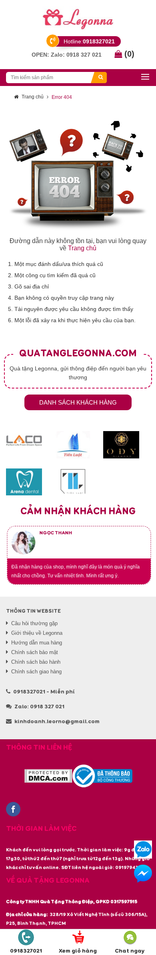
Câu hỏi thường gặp (34, 623)
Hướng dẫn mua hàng (36, 643)
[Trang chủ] (78, 175)
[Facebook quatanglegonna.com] (13, 809)
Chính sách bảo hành (35, 662)
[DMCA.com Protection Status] (48, 775)
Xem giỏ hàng (78, 951)
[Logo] (78, 18)
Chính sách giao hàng (36, 672)
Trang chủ (33, 97)
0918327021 (26, 951)
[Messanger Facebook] (143, 874)
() (128, 53)
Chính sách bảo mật (34, 652)
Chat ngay (130, 951)
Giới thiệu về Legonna (36, 633)
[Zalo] (143, 849)
